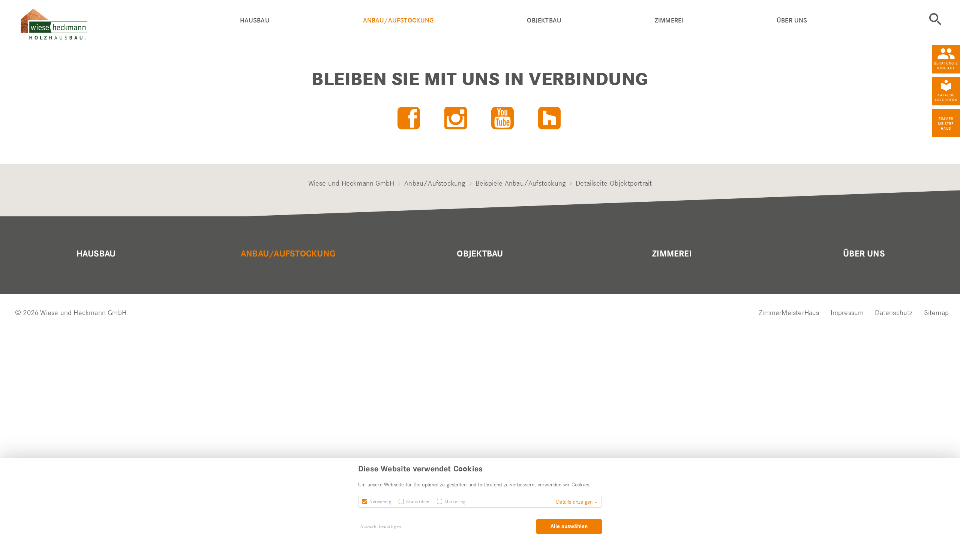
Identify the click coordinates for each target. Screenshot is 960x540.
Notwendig (380, 501)
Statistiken (417, 501)
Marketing (454, 501)
